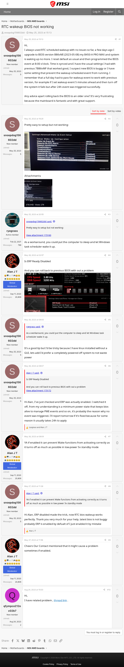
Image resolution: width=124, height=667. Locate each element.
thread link (60, 600)
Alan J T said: (32, 372)
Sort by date (98, 111)
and (38, 427)
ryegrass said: (33, 326)
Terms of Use (75, 664)
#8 (109, 486)
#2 (109, 119)
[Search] (119, 11)
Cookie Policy (48, 664)
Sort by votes (114, 111)
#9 (109, 540)
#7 (109, 436)
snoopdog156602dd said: (39, 221)
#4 (109, 255)
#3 (109, 214)
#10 (109, 590)
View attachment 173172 (38, 390)
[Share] (116, 39)
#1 (120, 39)
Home (7, 11)
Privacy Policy (62, 664)
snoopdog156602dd (14, 32)
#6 (109, 366)
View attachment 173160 (38, 235)
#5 (109, 320)
